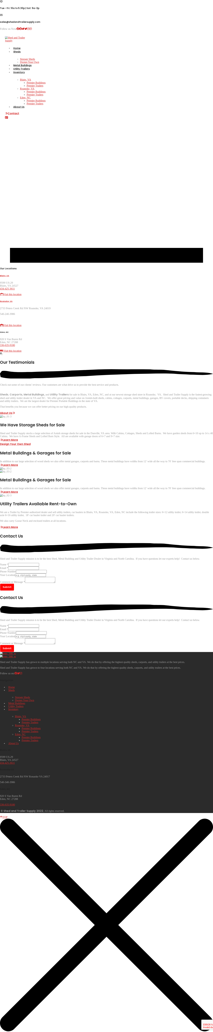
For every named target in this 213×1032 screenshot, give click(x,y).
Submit (7, 587)
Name (4, 564)
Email (4, 568)
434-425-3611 (7, 288)
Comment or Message (12, 582)
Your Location (7, 575)
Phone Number (8, 571)
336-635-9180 (7, 345)
